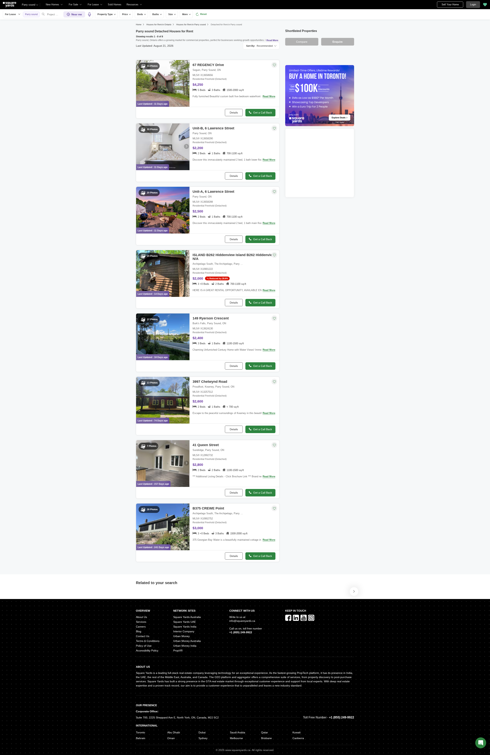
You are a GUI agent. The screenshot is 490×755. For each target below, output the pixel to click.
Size (170, 14)
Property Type (105, 14)
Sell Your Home (450, 4)
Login (473, 4)
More (185, 14)
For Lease (10, 14)
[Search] (43, 14)
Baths (155, 14)
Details (234, 112)
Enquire (337, 41)
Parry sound (28, 4)
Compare (301, 41)
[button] (114, 4)
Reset (203, 14)
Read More (272, 40)
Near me (76, 14)
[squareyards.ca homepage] (9, 4)
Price (125, 14)
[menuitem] (54, 4)
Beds (140, 14)
